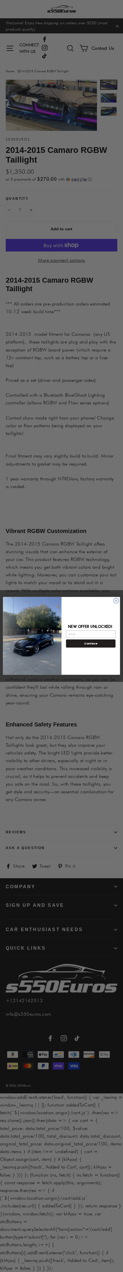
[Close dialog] (116, 600)
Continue (90, 643)
